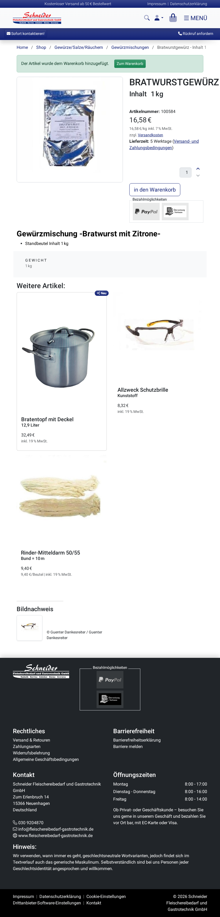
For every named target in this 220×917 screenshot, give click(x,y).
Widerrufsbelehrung (31, 752)
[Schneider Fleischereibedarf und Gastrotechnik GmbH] (41, 670)
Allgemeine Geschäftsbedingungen (46, 759)
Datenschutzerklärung (188, 4)
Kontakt (93, 902)
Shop (41, 47)
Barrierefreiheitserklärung (137, 740)
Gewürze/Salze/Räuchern (78, 47)
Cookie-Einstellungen (106, 896)
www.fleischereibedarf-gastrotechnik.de (55, 835)
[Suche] (147, 18)
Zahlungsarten (27, 746)
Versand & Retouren (31, 740)
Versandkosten (150, 135)
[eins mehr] (198, 168)
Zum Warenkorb (130, 63)
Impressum (156, 4)
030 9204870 (30, 822)
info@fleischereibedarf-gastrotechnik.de (55, 829)
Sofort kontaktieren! (27, 33)
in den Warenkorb (155, 189)
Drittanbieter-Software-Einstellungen (47, 902)
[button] (159, 18)
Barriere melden (128, 746)
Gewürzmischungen (130, 47)
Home (22, 47)
